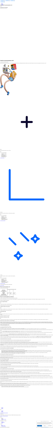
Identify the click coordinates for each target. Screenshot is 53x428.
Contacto (2, 407)
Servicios (2, 408)
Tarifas (2, 411)
